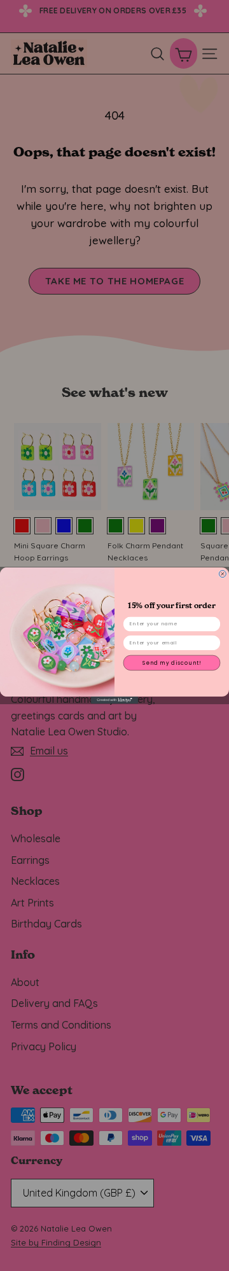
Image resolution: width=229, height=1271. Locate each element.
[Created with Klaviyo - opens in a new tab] (114, 700)
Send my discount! (172, 663)
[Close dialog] (222, 574)
